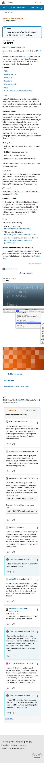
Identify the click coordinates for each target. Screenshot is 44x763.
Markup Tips (8, 78)
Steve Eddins (29, 59)
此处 (19, 400)
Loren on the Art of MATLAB (12, 18)
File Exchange (22, 8)
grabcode (15, 207)
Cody (32, 8)
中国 (38, 755)
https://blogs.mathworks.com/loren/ (17, 229)
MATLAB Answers (8, 8)
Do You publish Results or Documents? (18, 91)
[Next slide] (40, 7)
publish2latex (9, 380)
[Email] (29, 273)
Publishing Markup (15, 374)
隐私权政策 (19, 742)
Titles (6, 71)
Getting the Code (10, 84)
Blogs (10, 2)
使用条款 (14, 745)
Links (6, 87)
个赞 (29, 51)
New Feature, (10, 269)
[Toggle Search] (36, 2)
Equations (8, 81)
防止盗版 (29, 742)
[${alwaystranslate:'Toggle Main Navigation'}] (41, 2)
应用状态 (6, 745)
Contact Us (22, 745)
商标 (12, 742)
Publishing (7, 42)
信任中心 (5, 742)
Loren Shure (10, 47)
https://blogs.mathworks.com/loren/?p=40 (20, 235)
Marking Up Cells (10, 74)
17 (16, 194)
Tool (16, 269)
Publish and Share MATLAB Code (16, 387)
